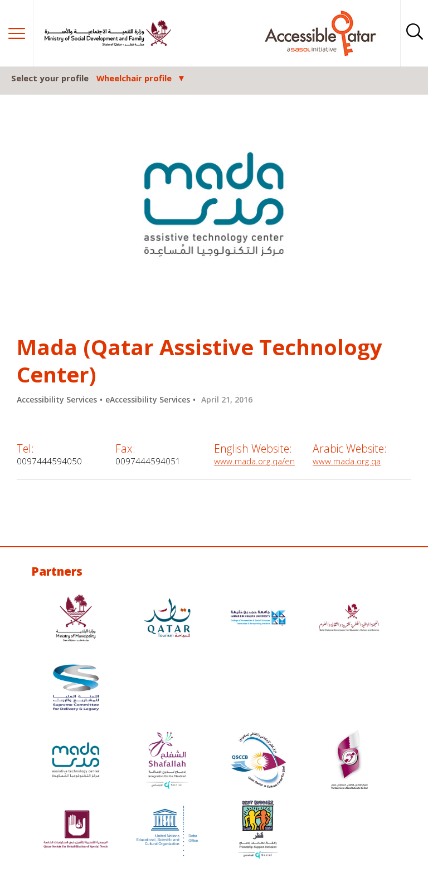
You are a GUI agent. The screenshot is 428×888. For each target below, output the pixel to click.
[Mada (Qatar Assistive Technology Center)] (75, 761)
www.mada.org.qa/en (254, 461)
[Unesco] (167, 831)
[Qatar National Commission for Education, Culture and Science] (349, 619)
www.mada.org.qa (347, 461)
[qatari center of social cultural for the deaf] (349, 761)
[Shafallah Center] (167, 761)
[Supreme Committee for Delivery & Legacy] (75, 689)
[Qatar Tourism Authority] (167, 619)
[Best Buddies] (258, 831)
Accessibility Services (57, 399)
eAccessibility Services (147, 399)
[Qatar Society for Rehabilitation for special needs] (75, 831)
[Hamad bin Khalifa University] (258, 619)
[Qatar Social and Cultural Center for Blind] (258, 761)
